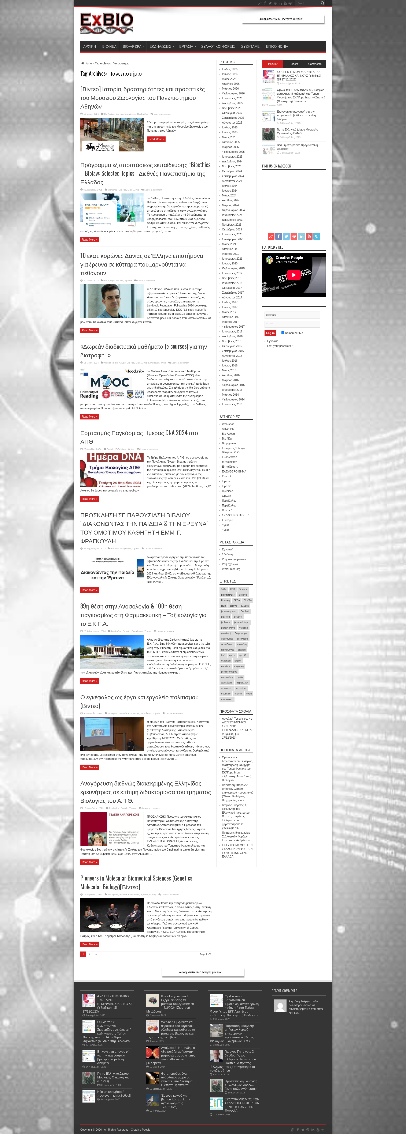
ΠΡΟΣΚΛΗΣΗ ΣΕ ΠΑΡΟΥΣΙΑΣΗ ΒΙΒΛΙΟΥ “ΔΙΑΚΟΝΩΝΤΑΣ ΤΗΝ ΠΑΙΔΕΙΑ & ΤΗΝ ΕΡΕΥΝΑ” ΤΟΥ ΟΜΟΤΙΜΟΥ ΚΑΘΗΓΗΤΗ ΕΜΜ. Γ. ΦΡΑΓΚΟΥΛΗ (144, 527)
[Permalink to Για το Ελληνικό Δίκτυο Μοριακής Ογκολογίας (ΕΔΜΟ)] (268, 139)
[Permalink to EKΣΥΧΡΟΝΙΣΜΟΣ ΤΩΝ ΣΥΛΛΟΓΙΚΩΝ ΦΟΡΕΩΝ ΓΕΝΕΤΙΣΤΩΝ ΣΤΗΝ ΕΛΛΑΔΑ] (216, 1109)
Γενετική (225, 600)
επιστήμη (242, 644)
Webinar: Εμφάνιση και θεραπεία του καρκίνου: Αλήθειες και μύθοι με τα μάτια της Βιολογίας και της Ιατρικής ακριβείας (170, 1029)
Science (243, 589)
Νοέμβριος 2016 (231, 341)
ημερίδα (243, 655)
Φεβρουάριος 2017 (233, 326)
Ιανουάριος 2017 (232, 331)
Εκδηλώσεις (160, 46)
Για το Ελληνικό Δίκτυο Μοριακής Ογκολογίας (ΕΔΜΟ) (113, 1077)
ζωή (223, 655)
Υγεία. (226, 529)
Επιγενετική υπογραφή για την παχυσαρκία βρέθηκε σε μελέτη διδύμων (296, 115)
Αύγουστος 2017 (232, 297)
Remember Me (293, 333)
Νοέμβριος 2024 (231, 166)
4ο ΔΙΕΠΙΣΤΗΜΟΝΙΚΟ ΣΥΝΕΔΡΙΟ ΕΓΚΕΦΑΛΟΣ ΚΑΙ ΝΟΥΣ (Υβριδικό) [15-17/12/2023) (299, 75)
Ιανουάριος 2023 (232, 234)
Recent (293, 63)
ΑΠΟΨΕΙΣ (228, 428)
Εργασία (186, 46)
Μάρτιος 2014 (230, 394)
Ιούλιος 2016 (229, 360)
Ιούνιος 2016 (229, 365)
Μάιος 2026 (229, 78)
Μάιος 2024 (229, 195)
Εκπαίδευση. (230, 466)
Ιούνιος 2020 (229, 263)
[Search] (322, 3)
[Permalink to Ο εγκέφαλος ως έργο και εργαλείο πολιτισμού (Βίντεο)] (112, 749)
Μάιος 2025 (229, 137)
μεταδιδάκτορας (229, 671)
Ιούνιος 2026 (229, 74)
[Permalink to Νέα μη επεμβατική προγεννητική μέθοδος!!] (268, 155)
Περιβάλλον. (229, 505)
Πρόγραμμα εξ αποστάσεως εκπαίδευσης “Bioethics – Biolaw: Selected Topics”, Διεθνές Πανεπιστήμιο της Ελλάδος (145, 173)
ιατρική (238, 660)
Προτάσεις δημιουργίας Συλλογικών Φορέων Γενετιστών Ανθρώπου (236, 836)
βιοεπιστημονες (229, 611)
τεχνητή (238, 693)
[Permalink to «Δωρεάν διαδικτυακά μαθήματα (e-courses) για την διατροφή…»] (112, 399)
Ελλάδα (248, 600)
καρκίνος (225, 666)
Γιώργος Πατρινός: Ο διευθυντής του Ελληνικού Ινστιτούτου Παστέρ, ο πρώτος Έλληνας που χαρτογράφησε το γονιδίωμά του (236, 816)
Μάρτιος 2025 (230, 146)
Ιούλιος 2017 (229, 302)
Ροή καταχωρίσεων (234, 559)
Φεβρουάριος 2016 (233, 385)
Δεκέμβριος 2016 (232, 336)
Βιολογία (243, 595)
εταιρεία (242, 649)
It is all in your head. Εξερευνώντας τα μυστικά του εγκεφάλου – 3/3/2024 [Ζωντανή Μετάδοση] (170, 1003)
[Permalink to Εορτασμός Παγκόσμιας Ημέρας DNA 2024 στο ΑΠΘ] (112, 485)
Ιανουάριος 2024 (232, 214)
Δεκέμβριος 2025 (232, 103)
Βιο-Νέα (109, 46)
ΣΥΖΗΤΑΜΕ (250, 46)
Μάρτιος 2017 (230, 321)
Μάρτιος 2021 (230, 253)
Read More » (156, 139)
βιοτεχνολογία (228, 627)
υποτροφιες (227, 699)
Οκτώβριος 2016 (232, 346)
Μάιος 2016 (229, 370)
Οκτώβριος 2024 (232, 171)
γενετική (243, 627)
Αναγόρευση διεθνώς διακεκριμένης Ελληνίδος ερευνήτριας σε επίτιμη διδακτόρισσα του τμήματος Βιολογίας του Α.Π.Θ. (145, 792)
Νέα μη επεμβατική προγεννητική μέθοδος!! (114, 1093)
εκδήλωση (242, 638)
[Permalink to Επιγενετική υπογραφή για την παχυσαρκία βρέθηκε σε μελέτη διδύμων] (268, 121)
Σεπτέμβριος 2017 (233, 292)
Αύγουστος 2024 (232, 180)
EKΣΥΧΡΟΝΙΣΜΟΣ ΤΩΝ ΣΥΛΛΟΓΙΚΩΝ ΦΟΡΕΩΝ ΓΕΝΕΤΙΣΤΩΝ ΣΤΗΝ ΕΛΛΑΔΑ (242, 1104)
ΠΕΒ (223, 605)
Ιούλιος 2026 (229, 69)
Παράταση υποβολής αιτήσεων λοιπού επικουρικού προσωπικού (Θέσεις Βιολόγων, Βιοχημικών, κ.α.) (237, 792)
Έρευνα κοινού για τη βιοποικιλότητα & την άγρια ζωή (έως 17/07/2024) (176, 1101)
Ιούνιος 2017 (229, 307)
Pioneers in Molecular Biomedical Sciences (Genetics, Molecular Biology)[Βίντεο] (136, 882)
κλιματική (239, 666)
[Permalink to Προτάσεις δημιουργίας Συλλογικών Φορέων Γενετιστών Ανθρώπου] (216, 1091)
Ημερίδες (227, 491)
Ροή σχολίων (230, 564)
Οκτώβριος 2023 (232, 229)
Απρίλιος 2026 (231, 83)
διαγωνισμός (241, 633)
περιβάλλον (242, 682)
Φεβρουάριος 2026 (233, 93)
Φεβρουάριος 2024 (233, 210)
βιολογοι (238, 616)
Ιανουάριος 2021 (232, 258)
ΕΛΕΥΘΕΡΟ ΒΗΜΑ (234, 471)
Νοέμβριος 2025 (231, 108)
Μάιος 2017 (229, 312)
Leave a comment (162, 114)
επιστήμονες (227, 649)
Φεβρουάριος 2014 (233, 399)
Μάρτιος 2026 (230, 88)
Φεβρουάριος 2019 (233, 268)
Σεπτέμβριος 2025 (233, 117)
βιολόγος (225, 622)
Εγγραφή (227, 549)
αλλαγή (245, 605)
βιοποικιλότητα (241, 622)
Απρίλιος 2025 (231, 142)
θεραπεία (225, 660)
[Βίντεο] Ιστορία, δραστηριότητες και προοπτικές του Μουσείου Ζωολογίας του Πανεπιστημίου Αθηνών (142, 97)
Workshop (113, 190)
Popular (272, 63)
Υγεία (163, 363)
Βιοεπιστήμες (228, 595)
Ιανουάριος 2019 (232, 273)
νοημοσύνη (227, 677)
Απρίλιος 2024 (231, 200)
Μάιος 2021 (229, 244)
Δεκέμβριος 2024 (232, 161)
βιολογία (225, 616)
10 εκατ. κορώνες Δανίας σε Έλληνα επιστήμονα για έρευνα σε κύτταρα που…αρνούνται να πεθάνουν (141, 264)
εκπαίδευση (227, 644)
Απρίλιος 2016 (231, 375)
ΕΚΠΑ (237, 600)
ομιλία (240, 677)
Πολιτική (227, 510)
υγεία (249, 693)
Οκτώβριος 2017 (232, 287)
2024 (223, 589)
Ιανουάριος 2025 (232, 156)
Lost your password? (279, 345)
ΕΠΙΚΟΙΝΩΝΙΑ (277, 46)
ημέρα (232, 655)
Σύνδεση (227, 554)
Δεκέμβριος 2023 (232, 219)
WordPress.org (231, 568)
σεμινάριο (241, 688)
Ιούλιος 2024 (229, 185)
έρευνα (233, 605)
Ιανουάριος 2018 (232, 283)
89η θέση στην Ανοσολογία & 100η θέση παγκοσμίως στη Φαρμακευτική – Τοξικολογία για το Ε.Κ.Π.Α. (143, 615)
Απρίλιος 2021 (231, 248)
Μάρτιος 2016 (230, 380)
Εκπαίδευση (130, 114)
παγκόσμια (226, 682)
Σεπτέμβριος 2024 (233, 176)
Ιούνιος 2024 (229, 190)
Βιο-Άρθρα (132, 46)
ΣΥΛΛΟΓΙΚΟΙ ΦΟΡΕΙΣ (218, 46)
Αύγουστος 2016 (232, 355)
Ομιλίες (131, 449)
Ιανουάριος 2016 (232, 389)
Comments (315, 63)
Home (88, 63)
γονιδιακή (226, 633)
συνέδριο (225, 693)
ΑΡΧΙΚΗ (89, 46)
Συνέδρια (227, 520)
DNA (232, 589)
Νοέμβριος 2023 (231, 224)
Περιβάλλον (142, 114)
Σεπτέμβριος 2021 (233, 239)
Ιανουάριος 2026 (232, 98)
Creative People (140, 1129)
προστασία (226, 688)
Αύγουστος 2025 (232, 122)
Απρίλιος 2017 (231, 317)
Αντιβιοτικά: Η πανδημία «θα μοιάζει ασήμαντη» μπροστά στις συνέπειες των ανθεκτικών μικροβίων (170, 1055)
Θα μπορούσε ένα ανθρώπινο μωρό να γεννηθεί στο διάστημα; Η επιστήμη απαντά (177, 1079)
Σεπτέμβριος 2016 (233, 351)
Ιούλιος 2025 (229, 127)
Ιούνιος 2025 (229, 132)
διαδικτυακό (227, 638)
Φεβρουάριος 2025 (233, 151)
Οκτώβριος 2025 (232, 112)
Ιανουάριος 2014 (232, 404)
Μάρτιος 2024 (230, 205)
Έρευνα (128, 280)
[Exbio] (106, 30)
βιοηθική (245, 611)
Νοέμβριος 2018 (231, 278)
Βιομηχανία (229, 443)
